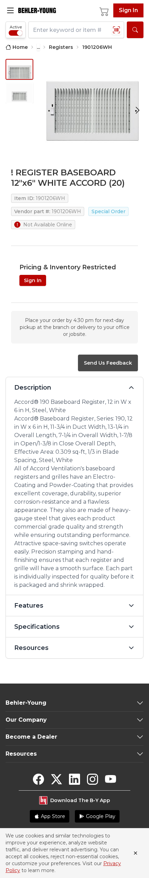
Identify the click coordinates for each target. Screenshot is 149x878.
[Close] (135, 853)
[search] (135, 29)
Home (20, 47)
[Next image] (137, 110)
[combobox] (76, 29)
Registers (61, 47)
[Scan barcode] (116, 30)
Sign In (128, 10)
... (38, 47)
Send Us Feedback (108, 363)
